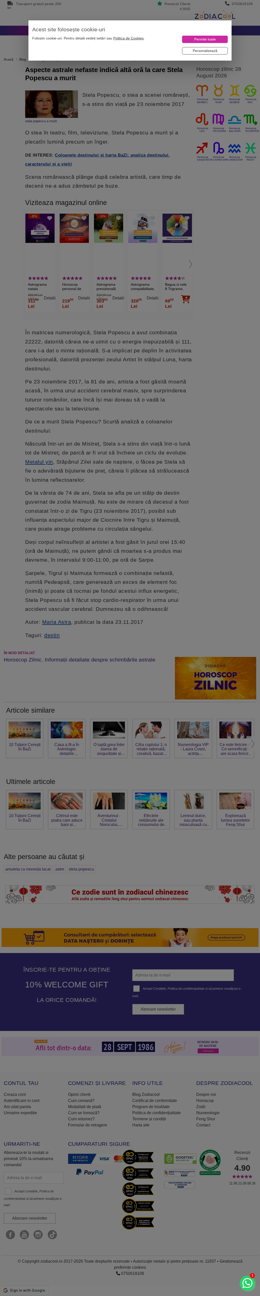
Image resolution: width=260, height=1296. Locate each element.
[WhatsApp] (247, 1283)
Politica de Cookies (128, 38)
